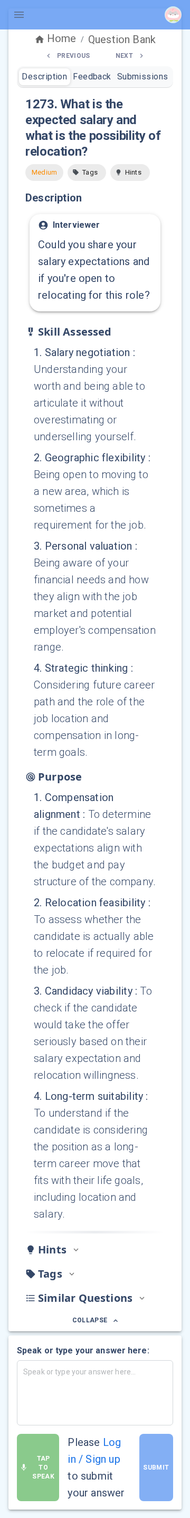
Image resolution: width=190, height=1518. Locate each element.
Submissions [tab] (142, 77)
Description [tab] (44, 77)
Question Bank (122, 39)
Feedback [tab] (92, 77)
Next (124, 55)
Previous (73, 55)
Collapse (90, 1320)
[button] (87, 172)
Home (62, 38)
